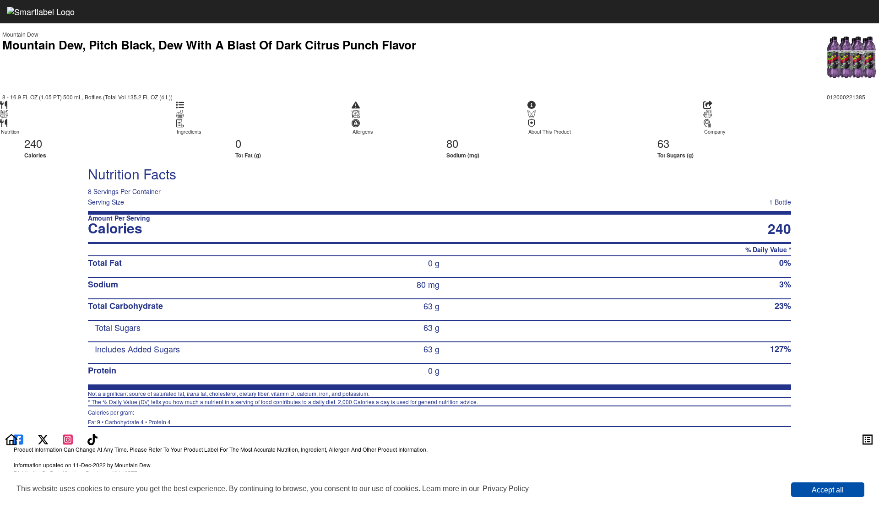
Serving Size (106, 201)
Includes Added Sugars (137, 349)
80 (452, 143)
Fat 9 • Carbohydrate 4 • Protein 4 (129, 417)
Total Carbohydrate (125, 306)
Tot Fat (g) (248, 155)
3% (785, 284)
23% (783, 306)
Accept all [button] (828, 490)
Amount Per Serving (119, 218)
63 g (431, 306)
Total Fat (105, 263)
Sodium (103, 284)
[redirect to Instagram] (68, 438)
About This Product (549, 131)
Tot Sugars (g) (675, 155)
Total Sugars (118, 327)
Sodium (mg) (462, 155)
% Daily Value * (768, 249)
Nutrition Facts (132, 173)
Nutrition (10, 131)
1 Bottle (780, 201)
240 (33, 143)
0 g (434, 263)
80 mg (428, 284)
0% (785, 263)
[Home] (11, 438)
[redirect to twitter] (43, 438)
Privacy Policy (506, 488)
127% (780, 349)
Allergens (363, 131)
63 (663, 143)
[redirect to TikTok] (92, 438)
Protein (102, 370)
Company (715, 131)
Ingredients (189, 131)
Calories (35, 155)
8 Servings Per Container (124, 191)
